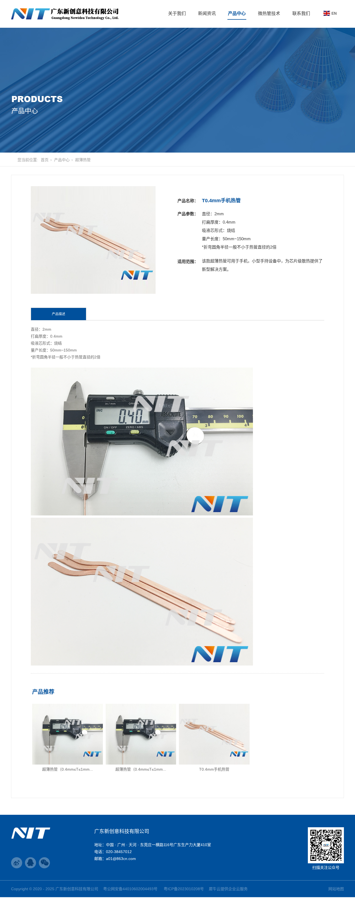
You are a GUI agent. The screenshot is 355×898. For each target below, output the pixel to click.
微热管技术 (269, 13)
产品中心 (237, 13)
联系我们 (301, 13)
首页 (45, 160)
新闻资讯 (207, 13)
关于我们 (177, 13)
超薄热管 (83, 160)
